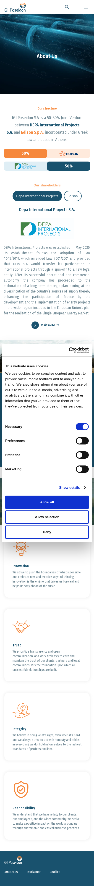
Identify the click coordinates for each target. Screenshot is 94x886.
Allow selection (47, 517)
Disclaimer (34, 872)
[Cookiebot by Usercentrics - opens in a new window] (69, 350)
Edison (73, 196)
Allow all (47, 502)
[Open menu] (86, 7)
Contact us (11, 872)
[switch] (82, 440)
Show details (69, 487)
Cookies (55, 872)
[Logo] (15, 7)
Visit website (50, 325)
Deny (47, 532)
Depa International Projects (37, 196)
